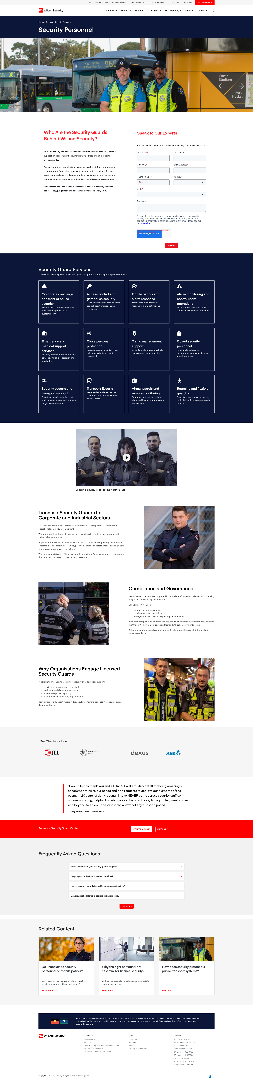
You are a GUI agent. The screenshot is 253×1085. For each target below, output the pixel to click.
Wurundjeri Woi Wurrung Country (98, 1051)
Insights (154, 10)
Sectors (125, 10)
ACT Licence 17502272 (184, 1039)
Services (110, 10)
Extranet (132, 1042)
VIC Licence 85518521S (184, 1061)
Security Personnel (63, 22)
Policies (132, 1046)
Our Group (133, 1039)
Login (88, 2)
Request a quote (141, 829)
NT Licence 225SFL (182, 1046)
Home (41, 22)
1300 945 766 (89, 1039)
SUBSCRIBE (162, 829)
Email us (87, 1042)
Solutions (140, 10)
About (188, 10)
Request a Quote (119, 2)
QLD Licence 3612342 (183, 1049)
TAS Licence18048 (182, 1058)
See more (126, 906)
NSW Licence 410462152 (184, 1042)
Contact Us (188, 2)
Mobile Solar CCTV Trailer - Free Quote (147, 2)
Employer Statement (138, 1049)
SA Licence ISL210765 (183, 1052)
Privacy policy (83, 1076)
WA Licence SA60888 (183, 1065)
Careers (201, 10)
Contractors (174, 2)
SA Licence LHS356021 (184, 1055)
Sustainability (172, 10)
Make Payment (101, 2)
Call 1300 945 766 (204, 2)
